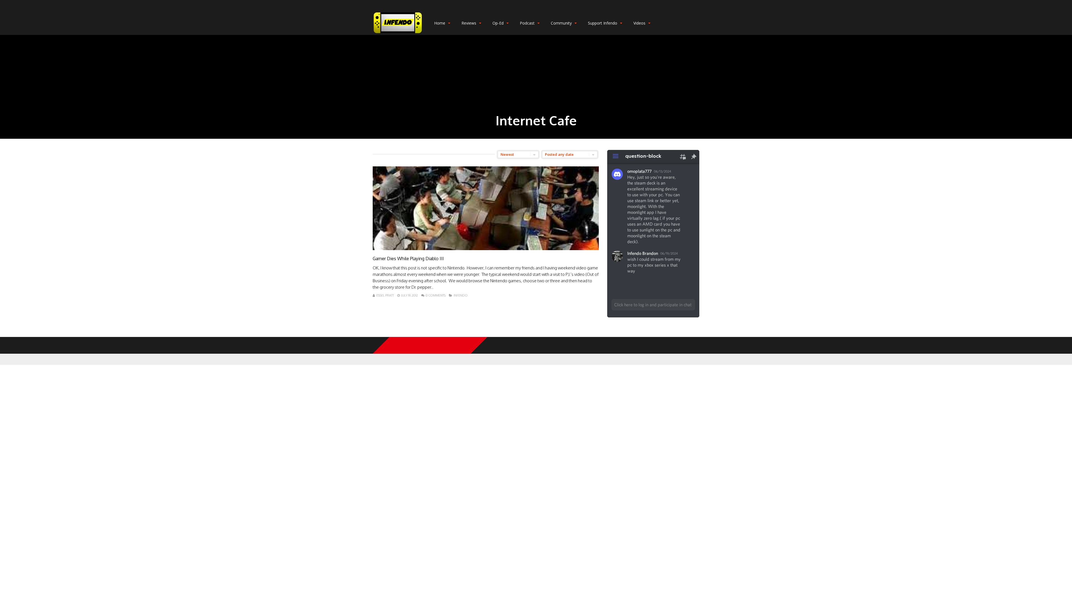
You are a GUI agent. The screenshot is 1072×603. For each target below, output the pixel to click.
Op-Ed (498, 23)
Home (439, 23)
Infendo (461, 295)
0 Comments (436, 295)
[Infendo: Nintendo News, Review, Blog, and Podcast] (398, 34)
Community (561, 23)
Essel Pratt (385, 295)
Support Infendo (602, 23)
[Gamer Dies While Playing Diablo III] (486, 248)
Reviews (468, 23)
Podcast (527, 23)
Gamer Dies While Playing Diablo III (408, 258)
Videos (639, 23)
